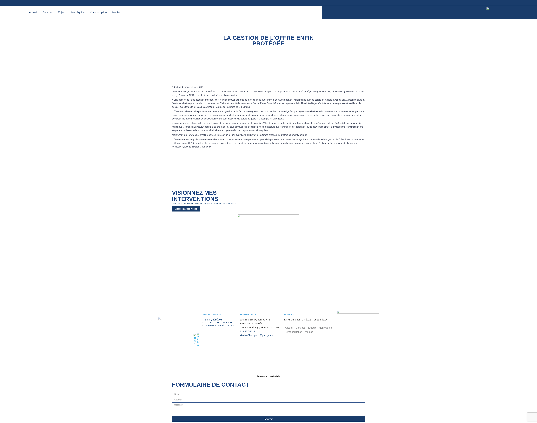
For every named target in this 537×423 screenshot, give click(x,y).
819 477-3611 (247, 331)
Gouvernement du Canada (220, 325)
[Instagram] (498, 3)
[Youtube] (492, 3)
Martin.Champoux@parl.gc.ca (256, 335)
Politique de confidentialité (268, 376)
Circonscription (98, 12)
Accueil (33, 12)
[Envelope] (503, 3)
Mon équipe (77, 12)
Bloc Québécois (213, 319)
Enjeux (62, 12)
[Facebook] (486, 3)
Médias (116, 12)
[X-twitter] (509, 3)
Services (47, 12)
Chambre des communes (219, 322)
